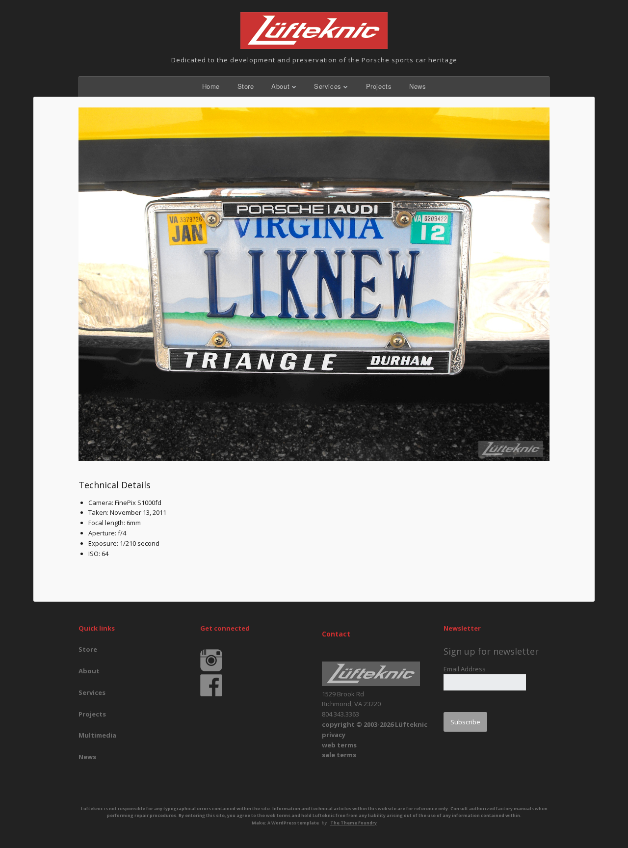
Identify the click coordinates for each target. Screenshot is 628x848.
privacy (333, 734)
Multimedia (97, 735)
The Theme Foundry (353, 823)
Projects (379, 86)
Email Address (465, 668)
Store (245, 86)
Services (327, 86)
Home (211, 86)
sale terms (339, 754)
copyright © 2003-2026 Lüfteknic (374, 724)
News (417, 86)
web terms (339, 745)
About (280, 86)
